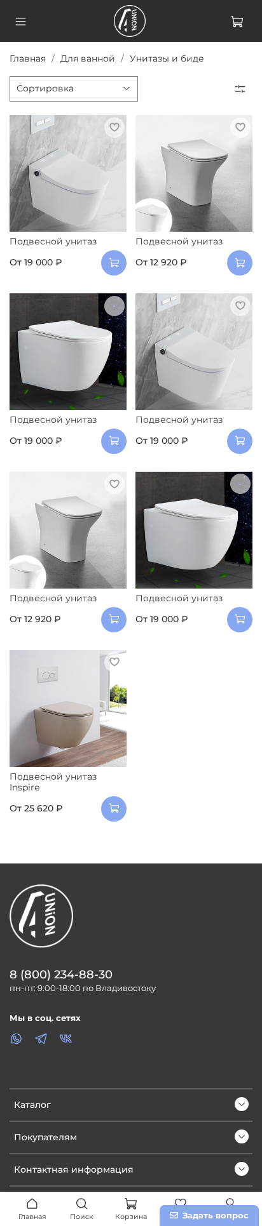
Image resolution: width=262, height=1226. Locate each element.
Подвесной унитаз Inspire (53, 782)
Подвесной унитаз (53, 241)
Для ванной (87, 58)
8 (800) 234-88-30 (61, 974)
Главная (28, 58)
